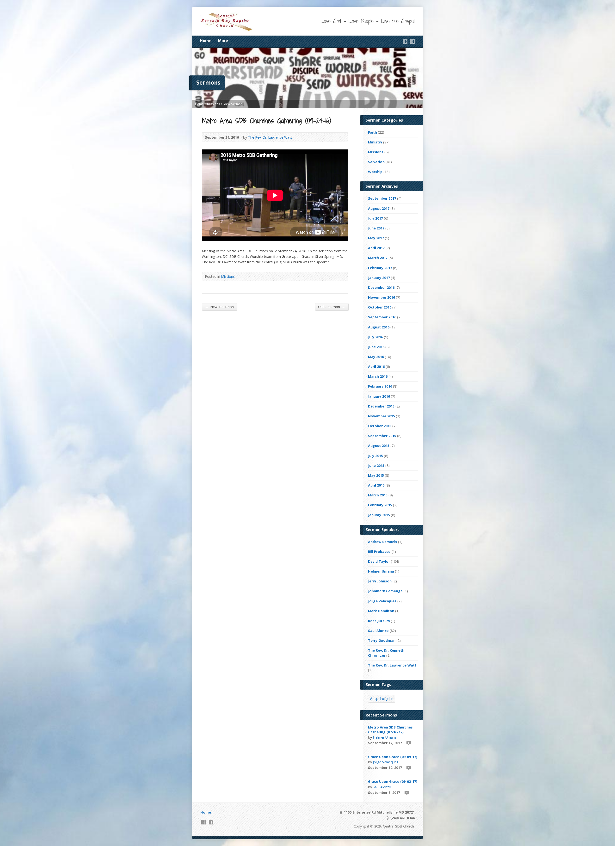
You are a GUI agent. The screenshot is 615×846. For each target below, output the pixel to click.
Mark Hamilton (381, 611)
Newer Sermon (219, 306)
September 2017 (382, 198)
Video (408, 743)
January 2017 (379, 277)
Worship (375, 171)
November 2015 (381, 416)
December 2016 (381, 287)
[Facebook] (405, 41)
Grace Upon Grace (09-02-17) (392, 781)
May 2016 (376, 356)
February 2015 (380, 505)
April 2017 (376, 248)
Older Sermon (331, 306)
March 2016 (377, 376)
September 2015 (382, 435)
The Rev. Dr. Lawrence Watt (270, 137)
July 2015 (375, 455)
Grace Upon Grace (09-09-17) (392, 756)
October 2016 (379, 307)
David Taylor (379, 561)
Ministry (375, 142)
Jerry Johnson (380, 581)
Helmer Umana (381, 571)
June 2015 (376, 465)
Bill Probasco (379, 551)
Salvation (376, 162)
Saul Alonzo (378, 630)
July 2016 (375, 337)
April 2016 (376, 366)
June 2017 (376, 228)
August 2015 (378, 445)
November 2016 (381, 297)
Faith (372, 132)
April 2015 (376, 485)
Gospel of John (381, 698)
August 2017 (378, 208)
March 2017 (377, 257)
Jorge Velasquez (382, 601)
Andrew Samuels (382, 541)
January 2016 (379, 396)
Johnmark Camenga (385, 591)
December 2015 (381, 406)
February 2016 (380, 386)
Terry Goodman (381, 640)
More (223, 40)
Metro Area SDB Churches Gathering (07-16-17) (390, 729)
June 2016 (376, 347)
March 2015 (377, 495)
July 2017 (375, 218)
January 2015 (379, 515)
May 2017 (376, 238)
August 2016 (378, 327)
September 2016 (382, 317)
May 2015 (376, 475)
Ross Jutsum (379, 620)
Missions (213, 104)
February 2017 (380, 268)
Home (205, 40)
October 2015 (379, 426)
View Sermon (233, 104)
